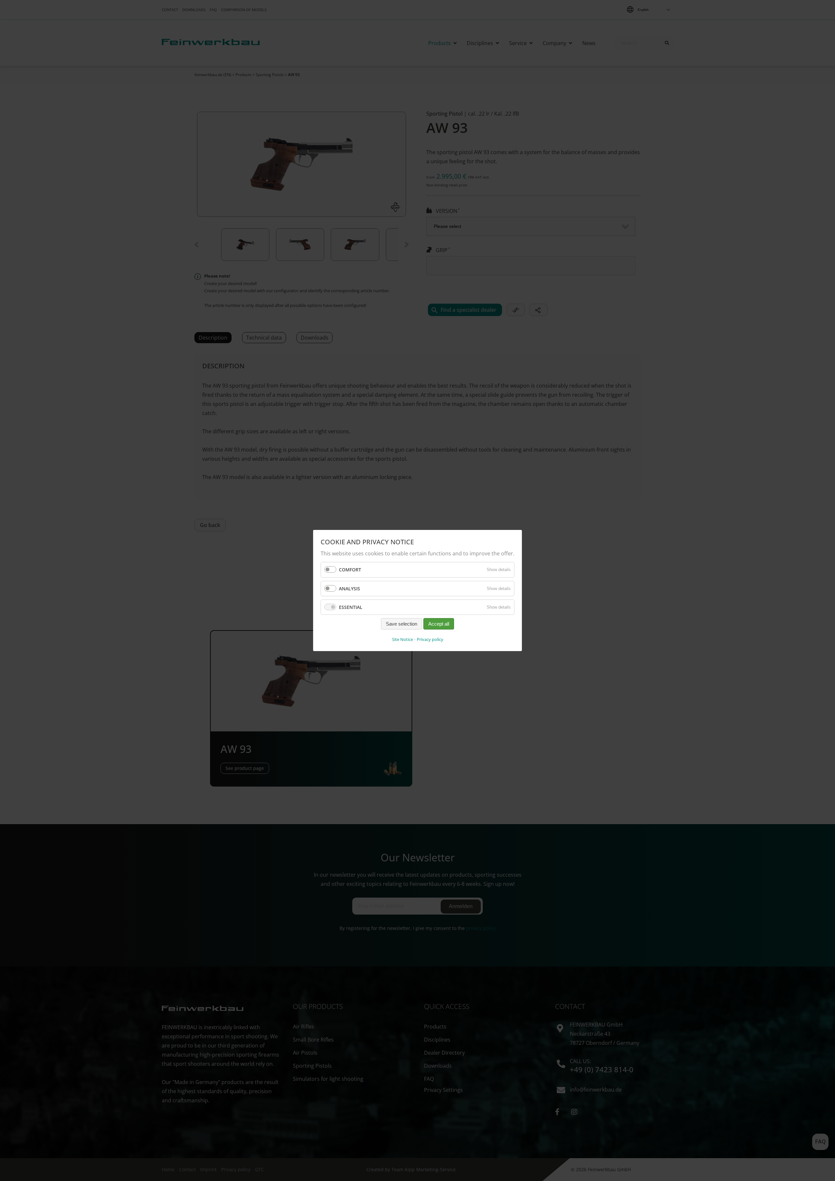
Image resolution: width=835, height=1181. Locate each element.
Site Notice (402, 639)
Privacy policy (430, 639)
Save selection (401, 624)
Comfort (350, 570)
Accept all (438, 624)
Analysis (349, 588)
